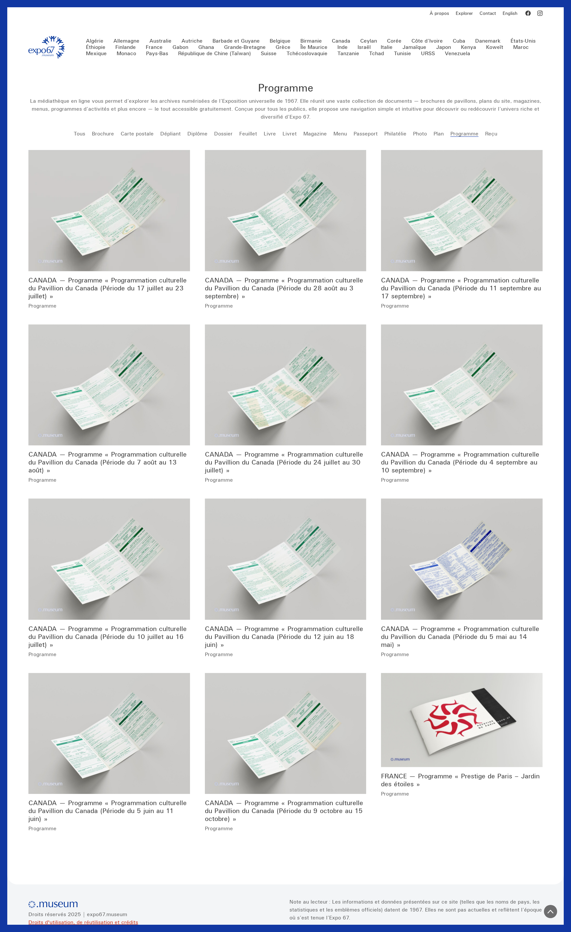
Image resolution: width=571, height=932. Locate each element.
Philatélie (395, 133)
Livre (270, 133)
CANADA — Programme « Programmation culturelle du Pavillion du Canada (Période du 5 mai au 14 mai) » (460, 636)
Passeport (366, 133)
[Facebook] (528, 13)
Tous (79, 133)
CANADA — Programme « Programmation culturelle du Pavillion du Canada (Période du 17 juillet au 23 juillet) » (107, 288)
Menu (340, 133)
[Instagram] (540, 13)
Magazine (315, 133)
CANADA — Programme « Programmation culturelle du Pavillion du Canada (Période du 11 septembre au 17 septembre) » (461, 288)
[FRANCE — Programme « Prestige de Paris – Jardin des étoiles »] (462, 720)
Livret (290, 133)
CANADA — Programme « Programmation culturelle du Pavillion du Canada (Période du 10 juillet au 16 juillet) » (107, 636)
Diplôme (197, 133)
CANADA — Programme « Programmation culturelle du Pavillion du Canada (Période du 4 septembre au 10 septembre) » (460, 462)
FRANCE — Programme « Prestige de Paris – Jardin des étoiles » (460, 780)
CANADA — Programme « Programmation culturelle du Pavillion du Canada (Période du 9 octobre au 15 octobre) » (284, 811)
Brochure (103, 133)
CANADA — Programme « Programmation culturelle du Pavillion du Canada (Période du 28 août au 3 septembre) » (284, 288)
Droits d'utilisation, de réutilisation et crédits (83, 922)
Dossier (223, 133)
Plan (439, 133)
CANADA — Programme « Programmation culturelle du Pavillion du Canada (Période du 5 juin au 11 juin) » (107, 811)
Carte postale (137, 133)
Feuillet (248, 133)
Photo (420, 133)
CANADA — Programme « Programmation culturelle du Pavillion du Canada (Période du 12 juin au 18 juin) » (284, 636)
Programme (464, 133)
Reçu (491, 133)
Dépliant (170, 133)
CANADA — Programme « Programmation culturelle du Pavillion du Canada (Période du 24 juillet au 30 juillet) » (284, 462)
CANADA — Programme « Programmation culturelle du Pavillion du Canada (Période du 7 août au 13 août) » (107, 462)
